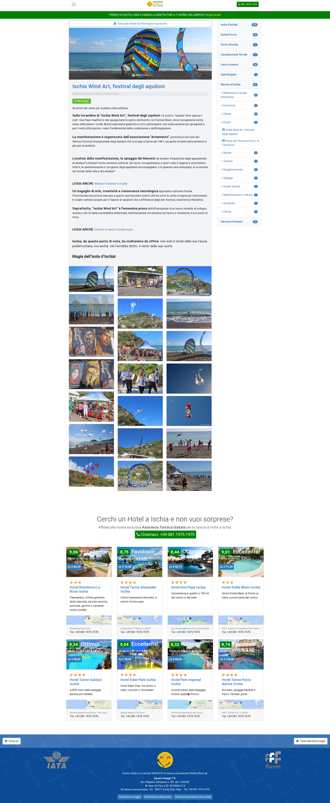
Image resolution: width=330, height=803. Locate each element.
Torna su (12, 741)
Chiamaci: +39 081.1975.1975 (168, 534)
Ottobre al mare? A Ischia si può (113, 229)
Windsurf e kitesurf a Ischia (110, 183)
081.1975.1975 (249, 4)
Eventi (116, 94)
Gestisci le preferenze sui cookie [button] (193, 796)
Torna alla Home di (141, 23)
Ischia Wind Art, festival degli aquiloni (118, 86)
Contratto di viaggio (130, 796)
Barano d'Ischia (103, 94)
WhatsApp (83, 101)
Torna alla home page (312, 741)
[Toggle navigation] (74, 4)
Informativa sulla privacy (157, 796)
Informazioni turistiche (83, 94)
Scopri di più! (213, 14)
